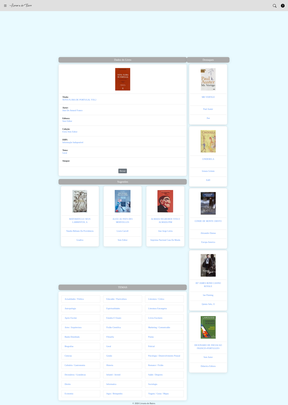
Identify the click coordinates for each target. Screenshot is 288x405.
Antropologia (70, 308)
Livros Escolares (155, 318)
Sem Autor (208, 357)
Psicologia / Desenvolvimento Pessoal (164, 356)
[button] (5, 5)
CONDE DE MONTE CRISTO (208, 221)
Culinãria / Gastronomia (75, 365)
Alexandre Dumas (208, 233)
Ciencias (68, 356)
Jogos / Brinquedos (114, 394)
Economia (69, 394)
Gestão (109, 356)
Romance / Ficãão (155, 365)
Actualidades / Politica (74, 299)
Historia (109, 365)
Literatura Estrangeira (157, 308)
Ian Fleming (208, 295)
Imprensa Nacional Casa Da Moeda (165, 240)
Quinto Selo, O (208, 304)
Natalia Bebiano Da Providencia (79, 231)
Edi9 (208, 180)
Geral (64, 153)
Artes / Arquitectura (73, 327)
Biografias (69, 346)
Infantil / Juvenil (113, 375)
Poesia (151, 337)
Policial (151, 346)
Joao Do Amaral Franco (72, 110)
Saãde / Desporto (155, 375)
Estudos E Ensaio (113, 318)
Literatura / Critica (156, 299)
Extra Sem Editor (69, 132)
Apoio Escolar (71, 318)
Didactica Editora (208, 366)
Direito (68, 384)
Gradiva (79, 240)
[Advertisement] (144, 35)
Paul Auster (208, 109)
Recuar (123, 171)
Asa (208, 118)
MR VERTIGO (208, 97)
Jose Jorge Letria (165, 231)
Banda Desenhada (72, 337)
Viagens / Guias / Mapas (158, 394)
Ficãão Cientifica (113, 327)
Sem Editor (67, 121)
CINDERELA (208, 159)
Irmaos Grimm (208, 171)
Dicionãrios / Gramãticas (75, 375)
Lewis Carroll (122, 231)
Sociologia (152, 384)
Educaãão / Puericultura (116, 299)
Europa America (208, 242)
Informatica (111, 384)
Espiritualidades (113, 308)
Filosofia (110, 337)
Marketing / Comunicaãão (159, 327)
